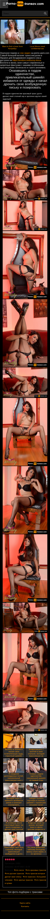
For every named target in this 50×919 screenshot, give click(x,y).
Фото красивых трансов (35, 870)
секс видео (25, 53)
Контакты (25, 906)
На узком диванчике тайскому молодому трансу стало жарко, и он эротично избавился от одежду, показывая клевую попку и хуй (36, 853)
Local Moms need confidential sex (37, 47)
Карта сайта (25, 903)
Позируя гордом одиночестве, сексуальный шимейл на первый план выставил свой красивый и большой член (36, 780)
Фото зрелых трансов (23, 880)
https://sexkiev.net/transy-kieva (27, 60)
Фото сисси (19, 870)
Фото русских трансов (14, 873)
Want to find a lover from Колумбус (12, 47)
